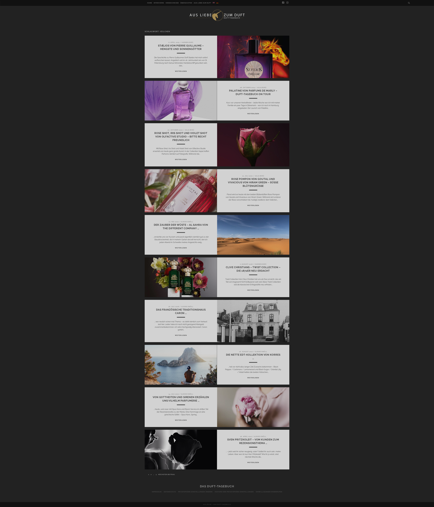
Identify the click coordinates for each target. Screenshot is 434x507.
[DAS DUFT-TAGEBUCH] (217, 20)
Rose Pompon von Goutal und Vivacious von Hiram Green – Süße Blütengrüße (253, 182)
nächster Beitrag (166, 474)
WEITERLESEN (181, 71)
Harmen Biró (187, 42)
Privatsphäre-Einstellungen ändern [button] (195, 492)
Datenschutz (170, 492)
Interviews (159, 3)
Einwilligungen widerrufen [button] (269, 492)
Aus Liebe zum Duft (202, 3)
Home (149, 3)
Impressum (157, 492)
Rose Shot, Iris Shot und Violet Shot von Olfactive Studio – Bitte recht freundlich (180, 137)
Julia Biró (261, 87)
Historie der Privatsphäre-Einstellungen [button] (234, 492)
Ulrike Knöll (187, 222)
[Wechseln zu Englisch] (214, 2)
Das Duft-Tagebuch (217, 486)
